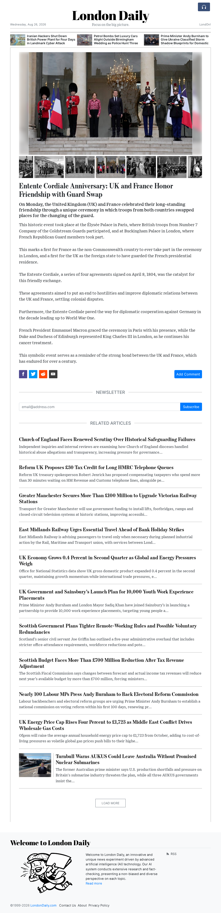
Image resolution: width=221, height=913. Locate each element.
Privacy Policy (98, 905)
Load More (110, 803)
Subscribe (191, 407)
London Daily (110, 15)
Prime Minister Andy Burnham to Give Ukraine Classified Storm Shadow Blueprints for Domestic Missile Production (185, 41)
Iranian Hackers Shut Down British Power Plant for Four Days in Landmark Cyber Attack (51, 39)
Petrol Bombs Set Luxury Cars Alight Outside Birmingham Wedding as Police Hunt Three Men (116, 41)
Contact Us (67, 905)
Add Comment (188, 374)
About (82, 905)
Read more (94, 883)
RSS (173, 854)
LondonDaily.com (43, 905)
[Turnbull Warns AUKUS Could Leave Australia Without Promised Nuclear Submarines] (35, 765)
